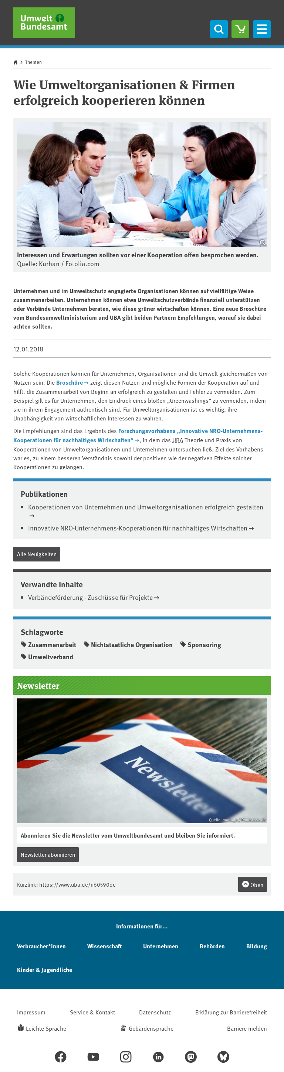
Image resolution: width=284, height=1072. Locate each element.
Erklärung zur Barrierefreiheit (231, 1012)
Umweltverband (50, 657)
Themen (33, 62)
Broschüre (69, 382)
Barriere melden (247, 1028)
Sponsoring (204, 644)
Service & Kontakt (92, 1012)
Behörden (212, 946)
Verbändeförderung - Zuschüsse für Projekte (90, 597)
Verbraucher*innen (41, 946)
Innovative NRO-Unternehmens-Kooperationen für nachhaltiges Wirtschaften (137, 527)
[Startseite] (44, 22)
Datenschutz (155, 1012)
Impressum (31, 1012)
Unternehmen (160, 946)
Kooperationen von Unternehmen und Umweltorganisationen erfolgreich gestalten (145, 506)
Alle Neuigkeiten (37, 554)
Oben (256, 885)
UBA (177, 440)
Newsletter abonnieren (48, 854)
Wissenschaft (104, 946)
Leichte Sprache (46, 1028)
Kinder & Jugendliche (44, 969)
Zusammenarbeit (52, 644)
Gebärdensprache (151, 1028)
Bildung (256, 946)
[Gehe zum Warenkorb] (240, 29)
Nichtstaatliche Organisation (132, 644)
